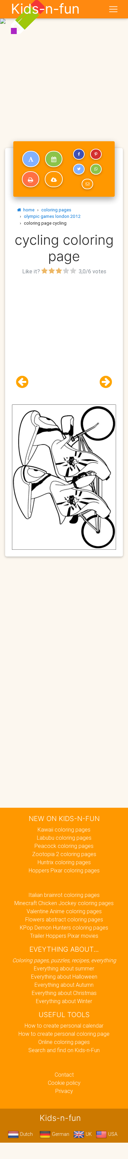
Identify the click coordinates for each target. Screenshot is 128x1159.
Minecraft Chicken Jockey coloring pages (64, 903)
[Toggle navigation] (113, 9)
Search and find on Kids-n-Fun (64, 1050)
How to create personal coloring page (64, 1033)
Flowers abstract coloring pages (64, 919)
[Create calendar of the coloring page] (53, 159)
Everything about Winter (64, 1001)
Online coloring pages (64, 1042)
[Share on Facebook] (79, 154)
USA (112, 1134)
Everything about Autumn (64, 984)
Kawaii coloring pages (64, 829)
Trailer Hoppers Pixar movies (64, 935)
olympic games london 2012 (52, 216)
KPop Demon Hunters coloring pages (64, 927)
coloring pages (56, 210)
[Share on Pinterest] (96, 154)
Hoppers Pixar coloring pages (64, 870)
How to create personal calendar (64, 1025)
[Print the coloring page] (30, 179)
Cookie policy (64, 1082)
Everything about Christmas (64, 992)
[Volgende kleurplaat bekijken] (103, 382)
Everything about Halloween (64, 976)
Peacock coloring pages (64, 845)
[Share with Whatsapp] (96, 169)
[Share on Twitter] (79, 169)
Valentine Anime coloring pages (64, 911)
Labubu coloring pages (64, 837)
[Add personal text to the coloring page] (31, 159)
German (60, 1134)
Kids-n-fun (45, 9)
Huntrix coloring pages (64, 862)
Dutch (26, 1134)
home (27, 210)
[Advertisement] (64, 66)
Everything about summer (64, 968)
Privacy (64, 1091)
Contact (64, 1074)
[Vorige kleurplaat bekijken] (25, 382)
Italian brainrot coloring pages (64, 894)
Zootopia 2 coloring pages (64, 854)
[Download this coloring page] (54, 179)
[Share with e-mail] (87, 184)
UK (88, 1134)
